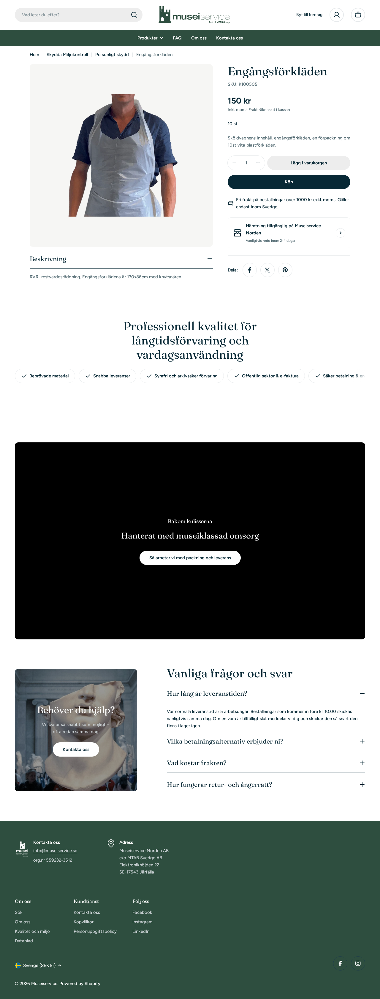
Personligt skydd (112, 54)
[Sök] (134, 14)
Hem (34, 54)
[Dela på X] (267, 270)
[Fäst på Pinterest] (285, 270)
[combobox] (78, 15)
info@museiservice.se (55, 850)
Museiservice (44, 983)
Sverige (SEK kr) (39, 965)
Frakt (253, 109)
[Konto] (337, 15)
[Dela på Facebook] (250, 270)
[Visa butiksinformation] (340, 233)
